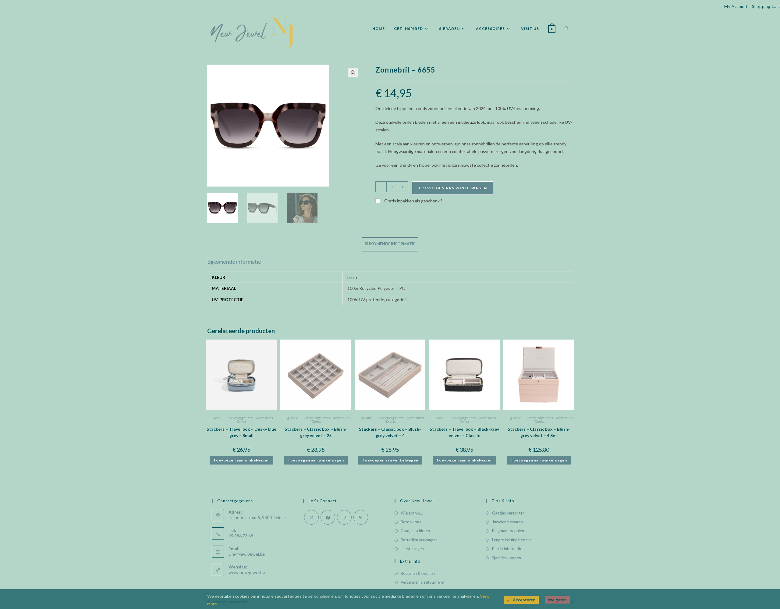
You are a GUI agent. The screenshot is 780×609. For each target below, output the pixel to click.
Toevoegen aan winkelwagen (452, 188)
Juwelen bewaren (507, 521)
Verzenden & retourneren (423, 582)
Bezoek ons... (412, 521)
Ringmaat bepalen (508, 530)
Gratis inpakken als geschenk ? (412, 200)
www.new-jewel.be (247, 572)
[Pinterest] (360, 517)
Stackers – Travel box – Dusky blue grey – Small (241, 432)
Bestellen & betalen (418, 573)
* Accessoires (263, 417)
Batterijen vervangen (419, 539)
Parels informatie (507, 548)
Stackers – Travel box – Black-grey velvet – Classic (464, 432)
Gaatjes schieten (415, 530)
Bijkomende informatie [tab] (390, 244)
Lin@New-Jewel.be (247, 554)
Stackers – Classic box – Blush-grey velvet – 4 (390, 432)
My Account (735, 6)
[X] (311, 517)
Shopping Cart (766, 6)
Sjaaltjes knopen (506, 557)
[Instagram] (344, 517)
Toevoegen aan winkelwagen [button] (241, 460)
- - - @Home (289, 417)
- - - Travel (214, 417)
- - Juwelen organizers (237, 417)
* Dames (316, 421)
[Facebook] (328, 517)
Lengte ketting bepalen (512, 539)
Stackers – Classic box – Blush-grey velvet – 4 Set (539, 432)
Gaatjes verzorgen (508, 513)
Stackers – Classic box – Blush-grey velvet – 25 (316, 432)
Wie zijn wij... (412, 513)
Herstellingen (412, 548)
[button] (353, 72)
